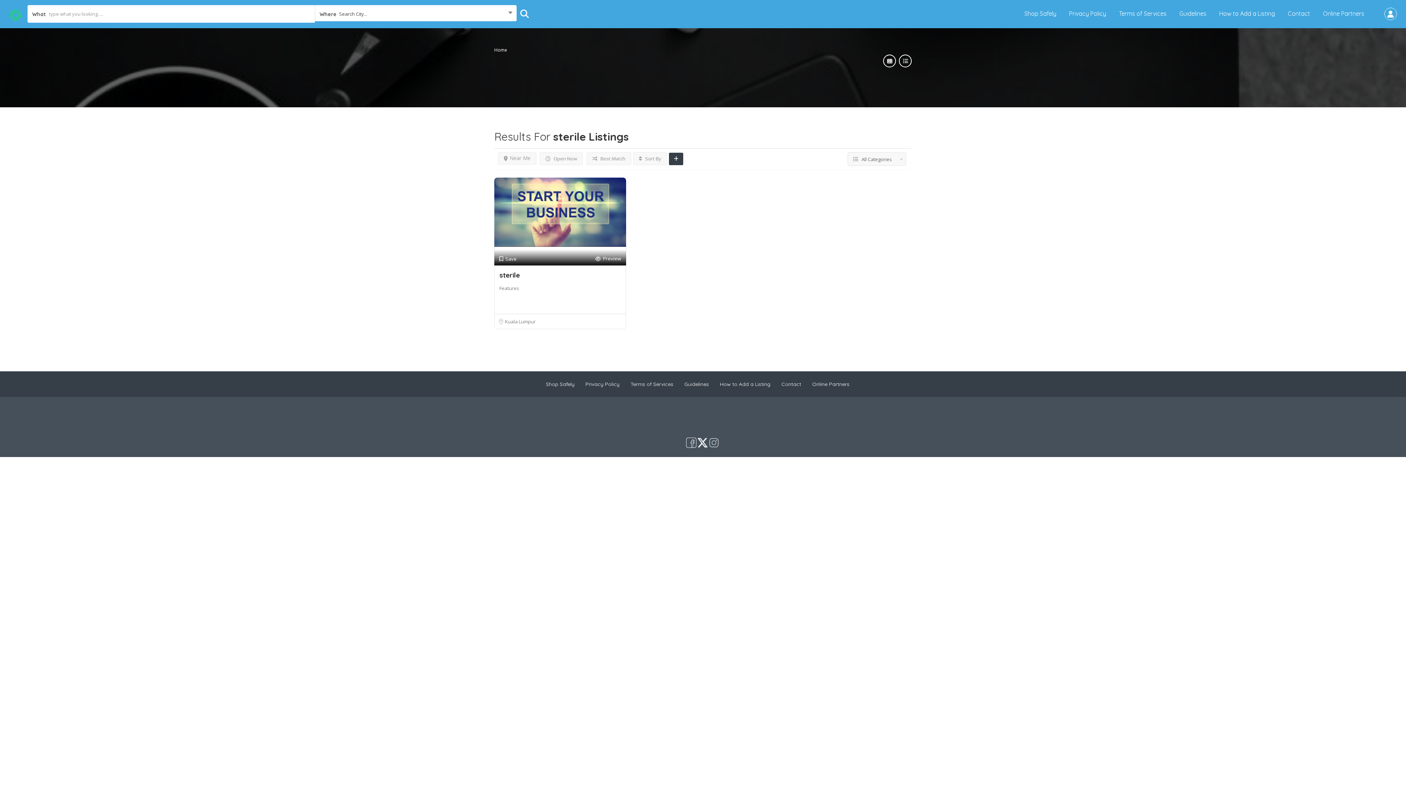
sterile (509, 275)
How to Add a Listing (1247, 13)
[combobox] (415, 13)
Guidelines (1192, 13)
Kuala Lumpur (520, 321)
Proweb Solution (727, 422)
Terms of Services (1143, 13)
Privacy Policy (1087, 13)
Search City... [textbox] (353, 14)
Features (509, 288)
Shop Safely (1040, 13)
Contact (1299, 13)
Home (500, 50)
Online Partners (1343, 13)
